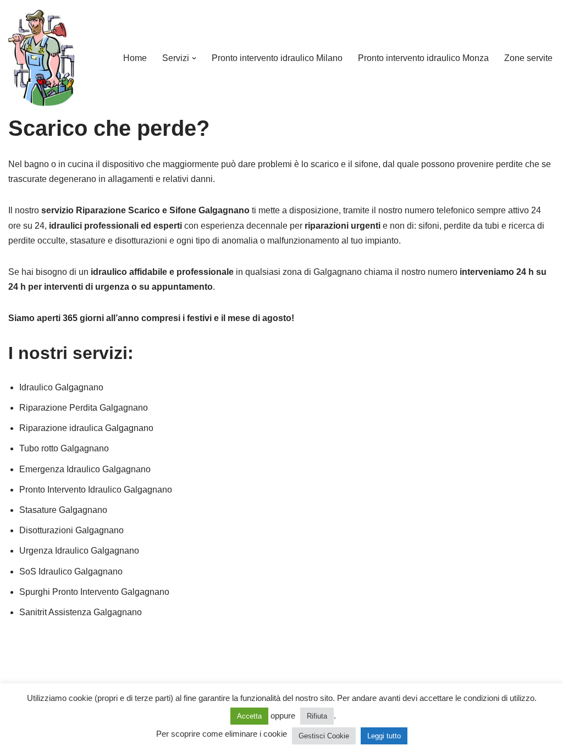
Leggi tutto (384, 736)
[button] (194, 58)
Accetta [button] (249, 716)
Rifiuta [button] (317, 716)
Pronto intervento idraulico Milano (277, 58)
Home (135, 58)
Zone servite (528, 58)
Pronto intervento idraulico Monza (423, 58)
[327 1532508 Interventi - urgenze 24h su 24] (41, 58)
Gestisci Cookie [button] (324, 736)
